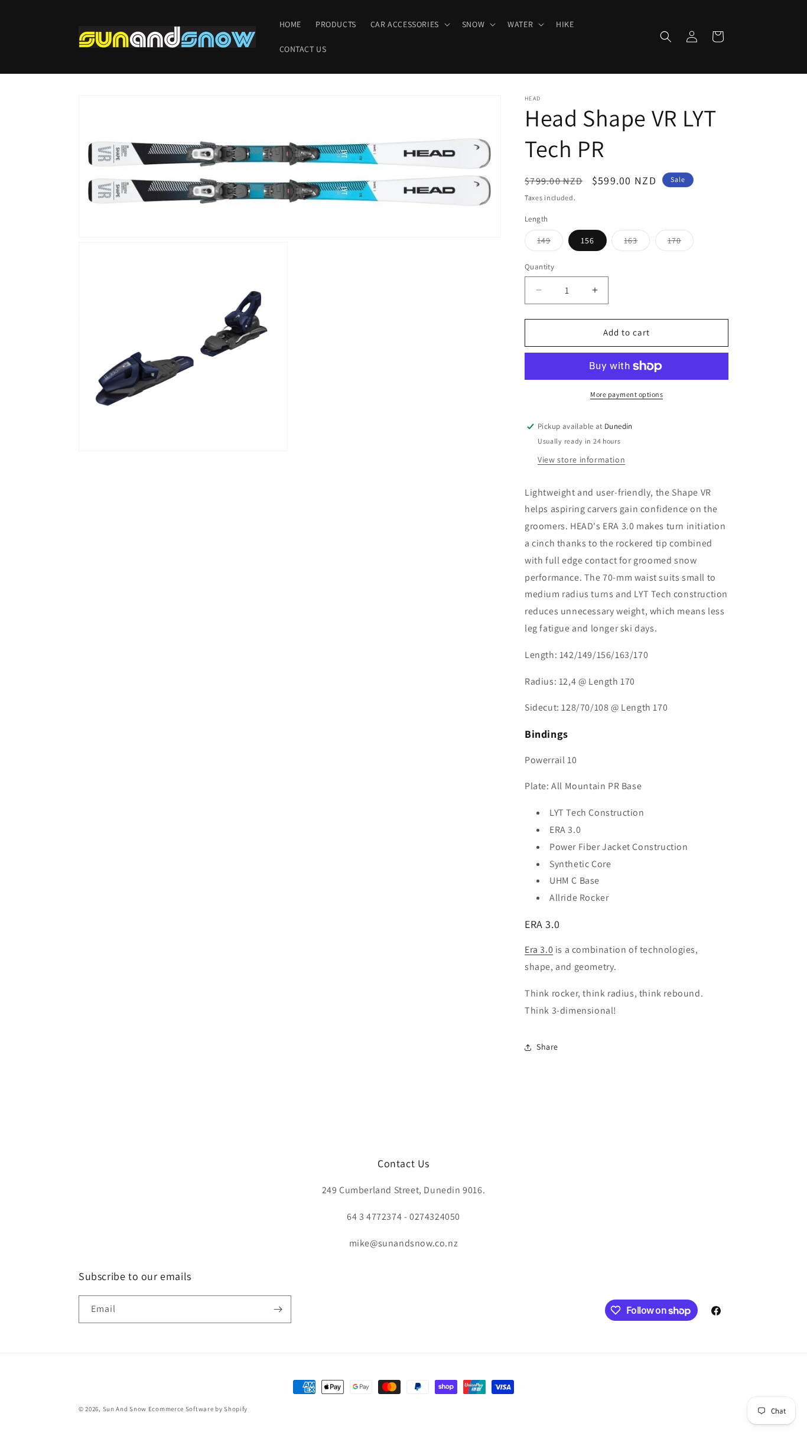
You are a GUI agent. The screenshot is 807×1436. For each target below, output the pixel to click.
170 (681, 243)
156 (587, 240)
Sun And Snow (125, 1409)
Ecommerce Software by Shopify (198, 1409)
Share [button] (547, 1046)
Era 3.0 (539, 949)
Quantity (539, 267)
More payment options (626, 394)
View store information (581, 459)
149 (550, 243)
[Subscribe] (278, 1309)
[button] (409, 24)
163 (637, 243)
